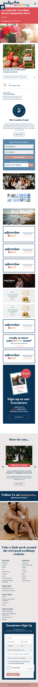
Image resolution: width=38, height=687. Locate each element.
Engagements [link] (7, 21)
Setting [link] (24, 576)
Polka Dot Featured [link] (19, 465)
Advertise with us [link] (7, 617)
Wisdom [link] (4, 565)
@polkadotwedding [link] (19, 498)
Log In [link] (4, 605)
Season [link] (24, 578)
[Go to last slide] (2, 466)
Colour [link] (24, 569)
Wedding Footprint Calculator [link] (7, 581)
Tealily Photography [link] (9, 94)
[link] (2, 7)
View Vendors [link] (19, 157)
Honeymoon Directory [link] (8, 590)
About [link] (4, 597)
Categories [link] (25, 563)
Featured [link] (16, 21)
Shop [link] (3, 576)
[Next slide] (35, 466)
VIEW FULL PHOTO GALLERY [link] (12, 98)
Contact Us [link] (5, 602)
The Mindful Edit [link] (6, 578)
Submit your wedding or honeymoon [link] (9, 614)
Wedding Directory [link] (7, 588)
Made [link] (3, 567)
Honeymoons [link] (6, 571)
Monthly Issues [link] (26, 580)
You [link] (3, 569)
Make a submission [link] (7, 611)
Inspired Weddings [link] (27, 565)
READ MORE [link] (19, 134)
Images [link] (24, 567)
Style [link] (23, 574)
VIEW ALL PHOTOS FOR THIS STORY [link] (15, 77)
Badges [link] (4, 619)
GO (31, 165)
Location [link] (24, 571)
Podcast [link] (4, 574)
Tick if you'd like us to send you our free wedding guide (18, 662)
